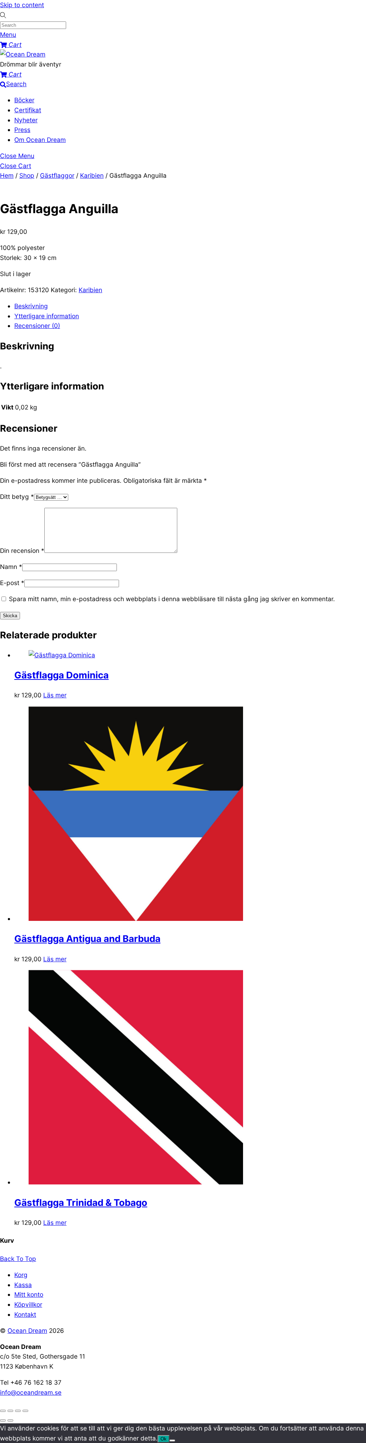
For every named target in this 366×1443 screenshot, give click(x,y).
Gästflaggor (57, 175)
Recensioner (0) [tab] (37, 325)
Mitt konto (28, 1294)
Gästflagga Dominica (61, 675)
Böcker (24, 100)
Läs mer (54, 695)
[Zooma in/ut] (3, 1411)
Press (22, 129)
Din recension (22, 550)
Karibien (92, 175)
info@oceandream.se (30, 1392)
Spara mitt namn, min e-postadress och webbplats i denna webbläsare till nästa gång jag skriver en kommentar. (172, 599)
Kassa (23, 1285)
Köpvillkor (28, 1304)
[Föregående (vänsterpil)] (3, 1420)
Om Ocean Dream (40, 139)
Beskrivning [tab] (31, 306)
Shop (26, 175)
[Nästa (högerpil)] (10, 1420)
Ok (163, 1439)
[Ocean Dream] (22, 54)
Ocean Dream (27, 1330)
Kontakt (25, 1314)
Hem (7, 175)
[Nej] (172, 1440)
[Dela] (18, 1411)
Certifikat (27, 110)
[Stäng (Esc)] (25, 1411)
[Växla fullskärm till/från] (10, 1411)
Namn (11, 566)
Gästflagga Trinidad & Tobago (80, 1202)
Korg (21, 1274)
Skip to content (22, 5)
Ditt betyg (17, 496)
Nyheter (26, 120)
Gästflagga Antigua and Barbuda (87, 938)
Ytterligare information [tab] (46, 316)
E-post (12, 582)
